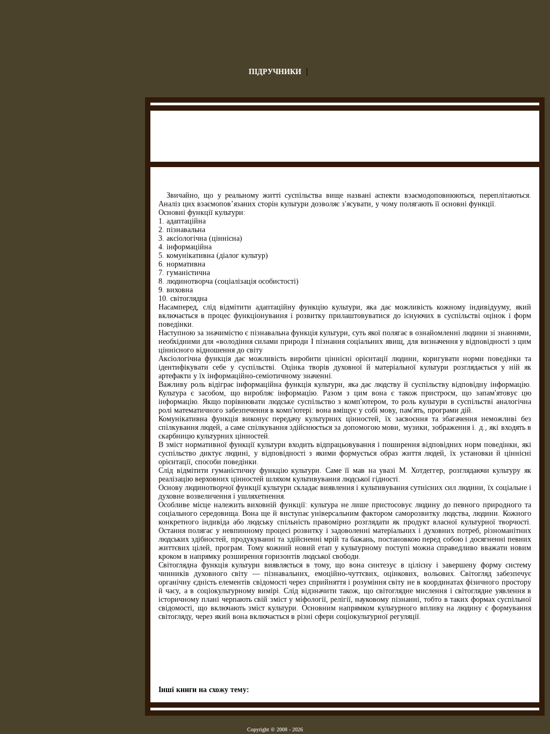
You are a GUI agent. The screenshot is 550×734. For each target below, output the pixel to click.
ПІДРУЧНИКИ (275, 72)
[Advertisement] (345, 137)
